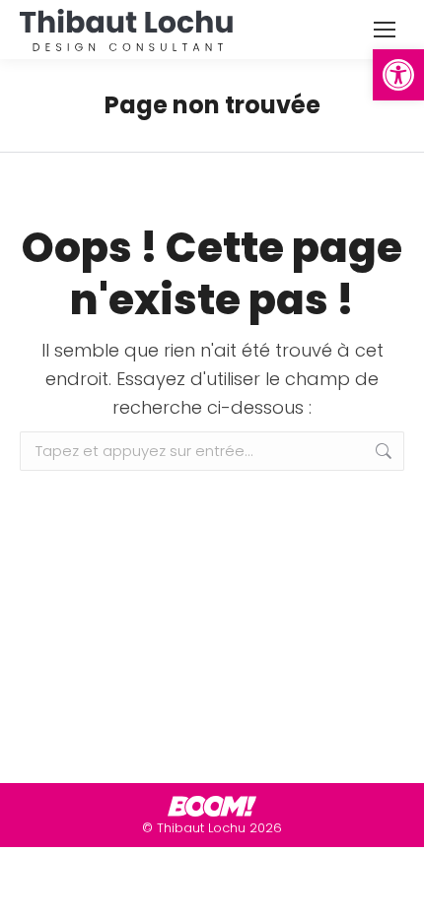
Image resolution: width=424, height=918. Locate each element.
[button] (398, 74)
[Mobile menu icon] (384, 29)
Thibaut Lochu (201, 828)
